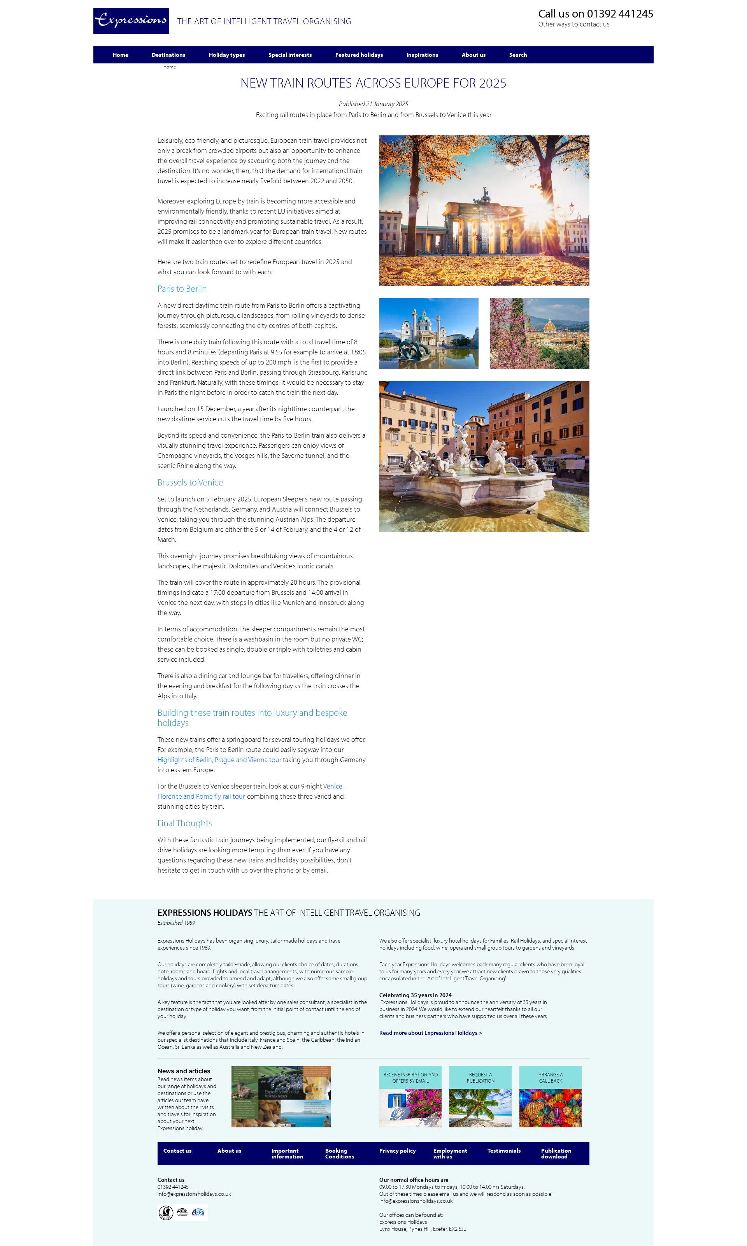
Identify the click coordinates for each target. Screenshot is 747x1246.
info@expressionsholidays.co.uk (194, 1193)
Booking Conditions (339, 1153)
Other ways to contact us (574, 23)
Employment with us (450, 1153)
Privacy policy (397, 1150)
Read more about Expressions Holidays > (430, 1032)
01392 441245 (620, 13)
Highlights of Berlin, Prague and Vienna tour (219, 759)
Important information (287, 1153)
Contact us (177, 1150)
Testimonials (504, 1150)
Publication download (556, 1153)
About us (229, 1150)
